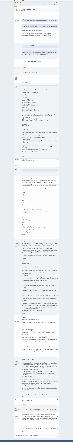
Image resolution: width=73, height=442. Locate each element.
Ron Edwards (17, 15)
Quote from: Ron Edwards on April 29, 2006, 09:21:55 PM (28, 45)
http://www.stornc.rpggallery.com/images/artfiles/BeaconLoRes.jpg (29, 86)
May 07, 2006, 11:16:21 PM (24, 399)
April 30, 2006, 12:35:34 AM (24, 67)
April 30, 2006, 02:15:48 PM (24, 76)
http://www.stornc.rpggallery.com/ (25, 82)
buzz (15, 44)
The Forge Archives (18, 2)
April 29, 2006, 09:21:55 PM (24, 15)
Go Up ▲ (58, 441)
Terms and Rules (55, 441)
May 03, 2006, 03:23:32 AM (24, 167)
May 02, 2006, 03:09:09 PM (24, 159)
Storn (16, 76)
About (41, 2)
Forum (47, 2)
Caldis (16, 406)
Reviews (50, 2)
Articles (44, 2)
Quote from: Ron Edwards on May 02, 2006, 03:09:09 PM (28, 169)
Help (52, 441)
